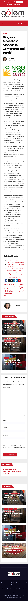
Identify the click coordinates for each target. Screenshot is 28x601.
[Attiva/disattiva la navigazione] (25, 23)
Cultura (11, 338)
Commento (6, 387)
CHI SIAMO (9, 4)
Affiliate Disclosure (10, 588)
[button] (18, 23)
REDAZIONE (17, 4)
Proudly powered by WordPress (8, 582)
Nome (5, 420)
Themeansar (14, 584)
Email (5, 427)
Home (3, 588)
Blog (17, 588)
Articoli (5, 33)
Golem (12, 58)
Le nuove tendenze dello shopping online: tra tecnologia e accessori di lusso (14, 596)
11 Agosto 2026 (9, 553)
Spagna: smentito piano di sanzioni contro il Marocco (12, 362)
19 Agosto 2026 (9, 518)
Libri (15, 338)
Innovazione (6, 469)
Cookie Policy (22, 588)
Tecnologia (13, 469)
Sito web (5, 435)
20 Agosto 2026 (9, 500)
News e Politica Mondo (14, 323)
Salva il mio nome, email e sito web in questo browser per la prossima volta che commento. (14, 448)
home (14, 592)
